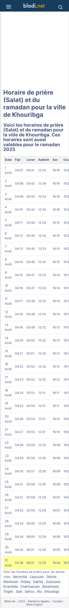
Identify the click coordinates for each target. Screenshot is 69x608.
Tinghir (8, 591)
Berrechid (20, 577)
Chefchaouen (30, 586)
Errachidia (10, 586)
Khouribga (51, 591)
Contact (58, 601)
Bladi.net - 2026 (14, 601)
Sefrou (29, 591)
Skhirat (51, 577)
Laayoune (37, 577)
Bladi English (34, 604)
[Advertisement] (34, 50)
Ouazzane (53, 582)
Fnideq (25, 582)
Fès (39, 591)
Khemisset (10, 582)
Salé (19, 591)
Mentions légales (39, 601)
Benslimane (50, 586)
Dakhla (38, 582)
